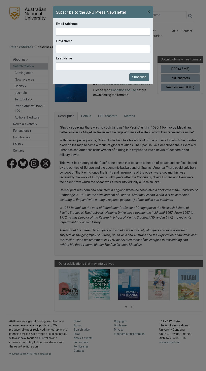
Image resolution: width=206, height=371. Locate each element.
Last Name (64, 58)
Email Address (67, 24)
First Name (64, 41)
